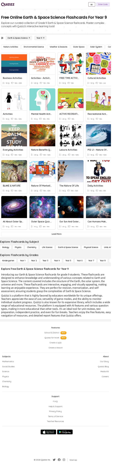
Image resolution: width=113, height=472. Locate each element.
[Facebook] (59, 460)
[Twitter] (54, 460)
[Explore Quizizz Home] (7, 4)
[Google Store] (65, 432)
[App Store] (48, 432)
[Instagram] (64, 460)
